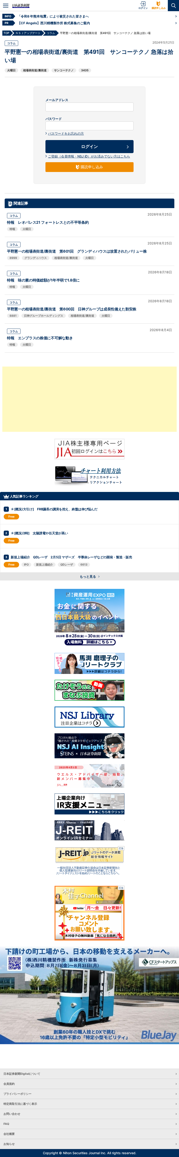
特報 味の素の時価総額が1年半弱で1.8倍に (43, 280)
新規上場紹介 (44, 564)
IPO (26, 564)
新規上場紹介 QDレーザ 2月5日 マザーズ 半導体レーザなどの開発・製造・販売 (71, 557)
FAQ (6, 1124)
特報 (12, 229)
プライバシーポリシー (17, 1093)
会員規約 (9, 1083)
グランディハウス (35, 258)
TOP (6, 33)
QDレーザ (66, 564)
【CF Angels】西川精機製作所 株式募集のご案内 (53, 23)
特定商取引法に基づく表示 (20, 1104)
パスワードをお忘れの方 (66, 133)
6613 (83, 564)
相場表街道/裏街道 (35, 70)
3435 (85, 70)
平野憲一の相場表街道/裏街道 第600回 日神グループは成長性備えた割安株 (71, 309)
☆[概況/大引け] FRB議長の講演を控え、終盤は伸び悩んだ (54, 509)
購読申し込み (159, 8)
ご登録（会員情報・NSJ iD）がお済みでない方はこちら (89, 156)
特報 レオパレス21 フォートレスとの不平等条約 (48, 222)
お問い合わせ (11, 1114)
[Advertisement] (89, 399)
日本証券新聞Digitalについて (21, 1073)
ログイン (143, 8)
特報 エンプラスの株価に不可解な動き (40, 338)
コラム (11, 43)
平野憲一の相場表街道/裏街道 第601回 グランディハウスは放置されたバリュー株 (77, 251)
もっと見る (88, 576)
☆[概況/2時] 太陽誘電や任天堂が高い (39, 533)
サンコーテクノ (64, 70)
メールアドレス (56, 100)
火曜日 (11, 70)
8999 (13, 258)
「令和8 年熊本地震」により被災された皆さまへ (53, 16)
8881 (13, 315)
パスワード (53, 118)
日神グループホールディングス (43, 315)
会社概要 (9, 1134)
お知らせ (9, 1144)
